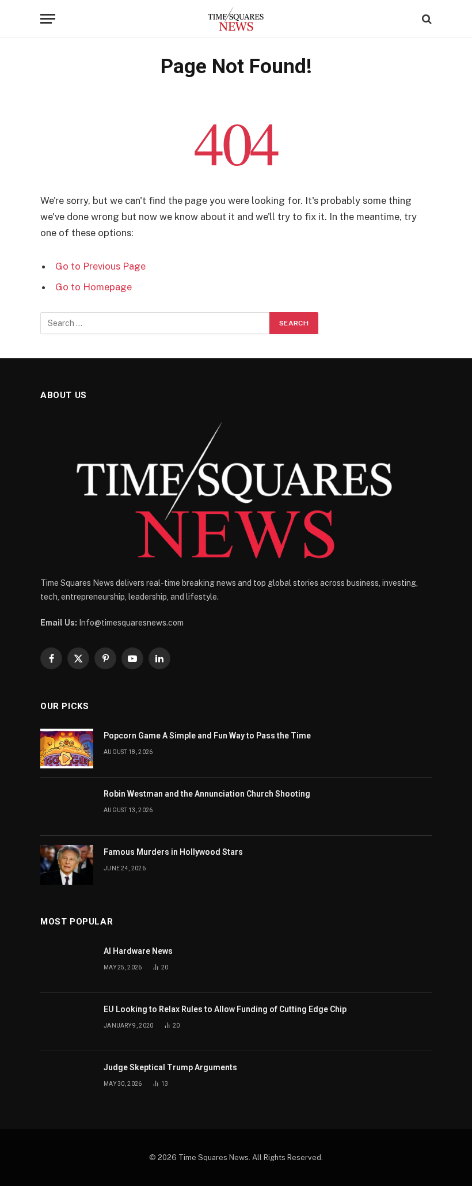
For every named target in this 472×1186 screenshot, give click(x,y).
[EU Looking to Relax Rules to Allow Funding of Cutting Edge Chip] (66, 1022)
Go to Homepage (93, 287)
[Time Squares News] (235, 18)
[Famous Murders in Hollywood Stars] (66, 865)
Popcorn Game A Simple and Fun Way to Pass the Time (207, 735)
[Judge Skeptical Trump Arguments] (66, 1080)
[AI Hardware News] (66, 964)
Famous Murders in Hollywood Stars (173, 852)
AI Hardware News (138, 951)
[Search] (426, 19)
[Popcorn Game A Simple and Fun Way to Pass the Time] (66, 748)
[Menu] (47, 19)
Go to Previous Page (100, 266)
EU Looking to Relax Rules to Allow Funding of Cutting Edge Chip (225, 1009)
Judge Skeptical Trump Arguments (170, 1067)
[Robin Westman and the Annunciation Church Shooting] (66, 807)
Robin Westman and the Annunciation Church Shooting (207, 793)
